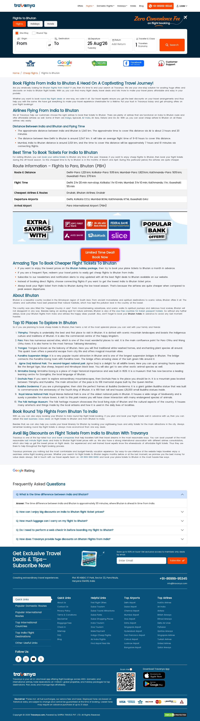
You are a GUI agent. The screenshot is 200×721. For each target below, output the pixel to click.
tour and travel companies (60, 437)
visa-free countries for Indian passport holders (139, 311)
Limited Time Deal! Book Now (100, 254)
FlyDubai (162, 627)
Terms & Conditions (67, 614)
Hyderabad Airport (133, 631)
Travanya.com (38, 714)
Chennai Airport (131, 610)
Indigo (68, 117)
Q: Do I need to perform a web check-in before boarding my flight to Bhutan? (64, 530)
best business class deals (37, 418)
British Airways (164, 614)
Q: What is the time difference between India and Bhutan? (52, 494)
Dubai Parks (96, 614)
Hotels (133, 6)
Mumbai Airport (131, 614)
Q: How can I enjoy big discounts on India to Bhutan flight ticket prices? (60, 512)
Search (5, 2)
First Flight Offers (98, 602)
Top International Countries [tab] (26, 624)
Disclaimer (62, 619)
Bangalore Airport (132, 647)
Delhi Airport (129, 602)
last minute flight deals (36, 440)
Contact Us (62, 606)
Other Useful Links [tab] (26, 643)
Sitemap (61, 631)
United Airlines (164, 643)
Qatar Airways (164, 647)
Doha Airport (130, 623)
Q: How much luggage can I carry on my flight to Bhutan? (52, 521)
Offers (80, 6)
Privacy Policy (63, 610)
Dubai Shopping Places (102, 619)
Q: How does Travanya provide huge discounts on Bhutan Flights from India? (63, 539)
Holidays (121, 6)
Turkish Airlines (165, 639)
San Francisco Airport (134, 635)
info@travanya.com (177, 583)
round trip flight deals (51, 98)
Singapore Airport (132, 627)
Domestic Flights (105, 6)
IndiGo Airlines (164, 602)
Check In (61, 627)
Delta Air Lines (164, 623)
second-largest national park (69, 363)
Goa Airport (129, 619)
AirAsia (161, 610)
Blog (141, 6)
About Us (61, 602)
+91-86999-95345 (173, 578)
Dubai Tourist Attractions (103, 610)
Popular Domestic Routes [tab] (31, 606)
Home (16, 73)
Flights (89, 6)
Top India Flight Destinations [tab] (24, 634)
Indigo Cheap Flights (101, 635)
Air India (86, 117)
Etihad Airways (165, 619)
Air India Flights (98, 639)
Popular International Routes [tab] (28, 614)
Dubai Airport (130, 606)
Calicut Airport (131, 639)
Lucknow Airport (131, 643)
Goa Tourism (97, 627)
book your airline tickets (54, 157)
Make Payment (98, 631)
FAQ (59, 635)
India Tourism (97, 623)
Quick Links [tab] (22, 599)
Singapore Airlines (166, 635)
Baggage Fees (64, 623)
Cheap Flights (30, 73)
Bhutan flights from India (55, 87)
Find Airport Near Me (100, 643)
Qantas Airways (165, 631)
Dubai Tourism (98, 606)
